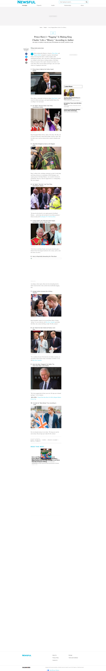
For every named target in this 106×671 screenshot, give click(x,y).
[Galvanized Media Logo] (26, 667)
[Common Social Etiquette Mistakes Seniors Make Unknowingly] (73, 110)
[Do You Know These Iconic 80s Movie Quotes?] (73, 105)
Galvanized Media (54, 667)
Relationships (67, 5)
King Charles (55, 98)
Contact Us (55, 660)
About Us (54, 655)
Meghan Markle (37, 55)
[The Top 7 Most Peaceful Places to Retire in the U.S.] (73, 95)
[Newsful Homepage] (27, 2)
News (82, 5)
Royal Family (36, 441)
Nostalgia (24, 5)
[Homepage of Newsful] (27, 655)
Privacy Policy (56, 657)
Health (53, 5)
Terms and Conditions (73, 657)
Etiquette (39, 5)
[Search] (86, 2)
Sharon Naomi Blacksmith (26, 49)
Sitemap (70, 655)
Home (41, 27)
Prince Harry (55, 53)
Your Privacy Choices (54, 670)
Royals (45, 27)
